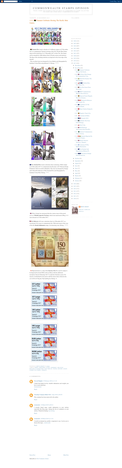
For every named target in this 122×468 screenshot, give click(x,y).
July (76, 166)
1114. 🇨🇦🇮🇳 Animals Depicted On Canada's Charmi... (83, 137)
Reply (35, 389)
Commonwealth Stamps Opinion (61, 8)
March (77, 176)
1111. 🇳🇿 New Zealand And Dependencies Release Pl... (82, 150)
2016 (74, 184)
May (76, 171)
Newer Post (32, 455)
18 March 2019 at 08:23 (47, 405)
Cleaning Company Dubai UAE (42, 394)
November (78, 68)
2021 (74, 53)
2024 (74, 46)
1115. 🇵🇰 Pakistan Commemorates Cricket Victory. (83, 133)
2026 (74, 41)
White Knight (85, 206)
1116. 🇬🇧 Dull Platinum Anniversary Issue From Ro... (83, 128)
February (77, 178)
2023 (74, 48)
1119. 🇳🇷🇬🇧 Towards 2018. (82, 118)
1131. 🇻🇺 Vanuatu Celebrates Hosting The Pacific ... (82, 71)
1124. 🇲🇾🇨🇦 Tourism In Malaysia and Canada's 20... (83, 101)
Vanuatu (44, 370)
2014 (74, 188)
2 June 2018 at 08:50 (56, 394)
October (77, 158)
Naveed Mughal (38, 381)
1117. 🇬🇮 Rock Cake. (80, 125)
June (76, 168)
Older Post (66, 455)
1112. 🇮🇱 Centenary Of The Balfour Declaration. (82, 146)
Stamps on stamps (35, 370)
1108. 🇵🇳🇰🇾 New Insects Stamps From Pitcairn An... (83, 154)
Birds (36, 367)
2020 (74, 56)
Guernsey (54, 367)
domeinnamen (37, 387)
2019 (74, 58)
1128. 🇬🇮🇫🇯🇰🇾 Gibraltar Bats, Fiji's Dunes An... (82, 84)
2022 (74, 51)
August (77, 163)
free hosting (52, 411)
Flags (48, 367)
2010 (74, 198)
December (77, 65)
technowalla (47, 423)
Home (49, 455)
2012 (74, 193)
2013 (74, 191)
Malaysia (60, 367)
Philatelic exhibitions (37, 368)
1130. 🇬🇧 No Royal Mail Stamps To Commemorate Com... (83, 75)
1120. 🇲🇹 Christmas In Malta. (82, 116)
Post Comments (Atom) (43, 458)
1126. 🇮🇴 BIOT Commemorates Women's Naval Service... (83, 92)
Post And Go (48, 368)
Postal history (58, 368)
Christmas (42, 367)
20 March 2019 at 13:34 (47, 418)
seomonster (37, 405)
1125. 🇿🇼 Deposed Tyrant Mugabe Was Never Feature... (83, 97)
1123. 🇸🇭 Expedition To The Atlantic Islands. (82, 105)
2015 (74, 186)
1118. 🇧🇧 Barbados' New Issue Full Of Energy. (82, 121)
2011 (74, 196)
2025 (74, 43)
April (76, 173)
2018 (74, 61)
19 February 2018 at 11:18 (50, 381)
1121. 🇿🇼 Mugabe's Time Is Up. (83, 113)
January (77, 180)
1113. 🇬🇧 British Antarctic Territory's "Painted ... (81, 141)
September (78, 161)
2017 (74, 63)
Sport (65, 368)
